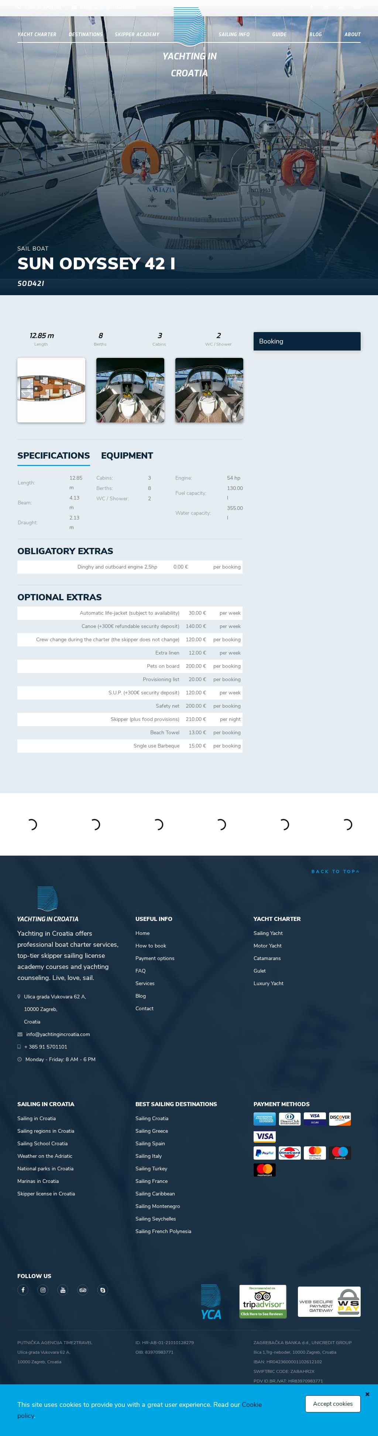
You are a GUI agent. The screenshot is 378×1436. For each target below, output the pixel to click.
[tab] (127, 456)
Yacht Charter (36, 35)
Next (233, 390)
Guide (279, 35)
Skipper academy (137, 35)
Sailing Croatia (151, 1118)
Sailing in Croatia (36, 1118)
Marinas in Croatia (38, 1181)
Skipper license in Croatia (46, 1193)
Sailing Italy (148, 1156)
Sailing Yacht (268, 933)
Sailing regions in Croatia (45, 1131)
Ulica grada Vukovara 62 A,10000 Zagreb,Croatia (55, 1009)
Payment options (155, 958)
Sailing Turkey (151, 1168)
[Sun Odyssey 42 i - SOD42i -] (51, 390)
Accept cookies (333, 1404)
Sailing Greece (151, 1131)
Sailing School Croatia (42, 1143)
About (352, 35)
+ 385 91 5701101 (42, 7)
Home (142, 933)
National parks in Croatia (45, 1168)
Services (145, 983)
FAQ (140, 970)
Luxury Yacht (269, 983)
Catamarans (267, 958)
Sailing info (234, 35)
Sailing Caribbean (155, 1193)
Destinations (86, 35)
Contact (144, 1008)
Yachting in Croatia (189, 65)
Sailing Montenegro (157, 1206)
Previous (27, 390)
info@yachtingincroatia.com (107, 7)
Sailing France (151, 1181)
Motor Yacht (268, 945)
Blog (315, 35)
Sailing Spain (150, 1143)
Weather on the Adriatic (44, 1156)
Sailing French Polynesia (163, 1231)
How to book (150, 945)
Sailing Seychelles (155, 1218)
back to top (334, 871)
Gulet (260, 970)
